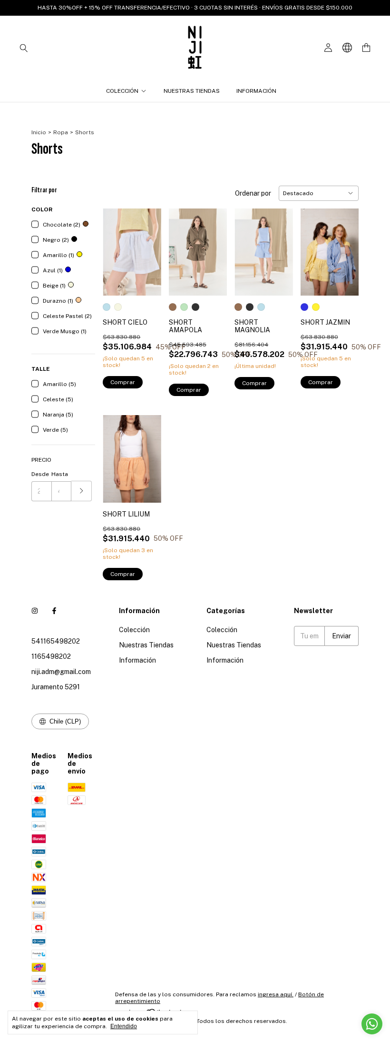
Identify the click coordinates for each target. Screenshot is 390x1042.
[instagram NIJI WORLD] (34, 611)
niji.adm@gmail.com (61, 671)
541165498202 (55, 641)
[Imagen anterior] (117, 246)
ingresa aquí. (275, 994)
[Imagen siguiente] (147, 246)
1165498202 (51, 656)
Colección (122, 91)
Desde (40, 474)
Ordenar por (253, 193)
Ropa (60, 132)
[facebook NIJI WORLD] (54, 611)
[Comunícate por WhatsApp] (371, 1023)
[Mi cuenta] (328, 48)
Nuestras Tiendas (192, 91)
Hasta (59, 474)
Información (256, 91)
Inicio (38, 132)
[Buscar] (24, 47)
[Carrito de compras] (366, 48)
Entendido (123, 1026)
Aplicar (81, 491)
